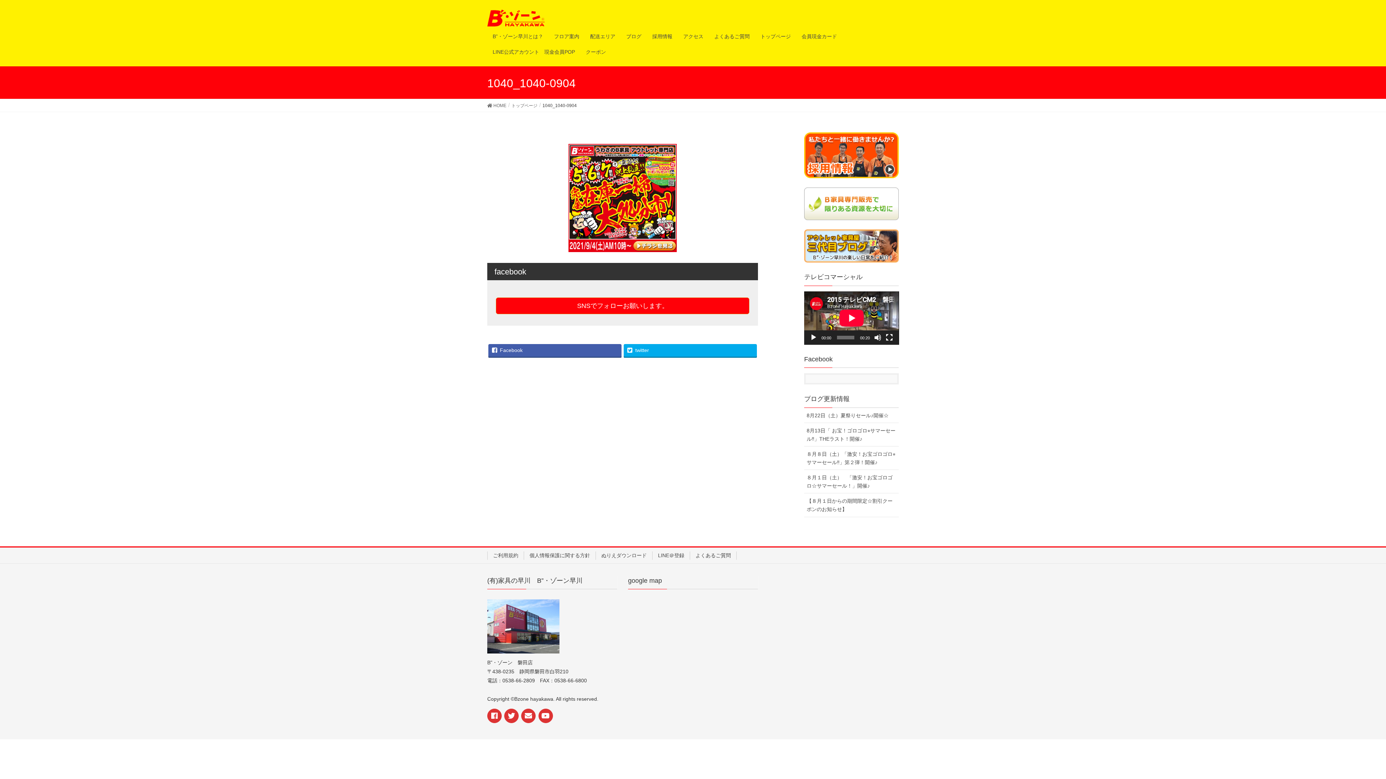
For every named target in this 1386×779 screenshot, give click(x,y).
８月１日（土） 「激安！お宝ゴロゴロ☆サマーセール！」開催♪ (850, 482)
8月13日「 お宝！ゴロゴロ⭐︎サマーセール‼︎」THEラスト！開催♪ (851, 435)
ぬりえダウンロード (624, 555)
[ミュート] (877, 337)
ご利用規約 (505, 555)
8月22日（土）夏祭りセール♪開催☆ (848, 415)
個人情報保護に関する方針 (559, 555)
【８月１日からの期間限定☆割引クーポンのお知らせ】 (850, 505)
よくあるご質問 (713, 555)
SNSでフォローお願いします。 (622, 305)
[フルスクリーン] (889, 337)
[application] (851, 318)
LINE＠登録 (671, 555)
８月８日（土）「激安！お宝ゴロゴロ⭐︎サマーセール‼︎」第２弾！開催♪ (851, 458)
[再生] (813, 337)
